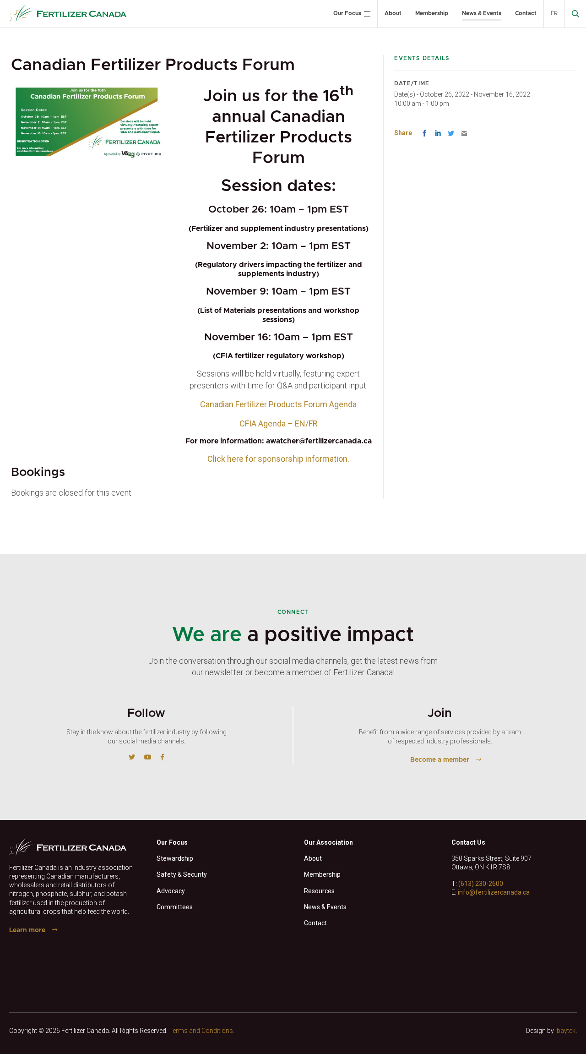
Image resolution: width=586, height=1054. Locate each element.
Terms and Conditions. (201, 1030)
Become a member (439, 760)
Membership (431, 13)
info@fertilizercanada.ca (494, 892)
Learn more (27, 930)
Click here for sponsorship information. (278, 459)
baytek (566, 1030)
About (393, 13)
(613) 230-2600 (480, 883)
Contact (526, 13)
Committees (175, 907)
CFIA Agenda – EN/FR (278, 423)
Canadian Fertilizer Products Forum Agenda (278, 404)
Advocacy (171, 891)
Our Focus (347, 13)
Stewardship (175, 858)
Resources (319, 891)
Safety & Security (182, 874)
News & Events (481, 13)
